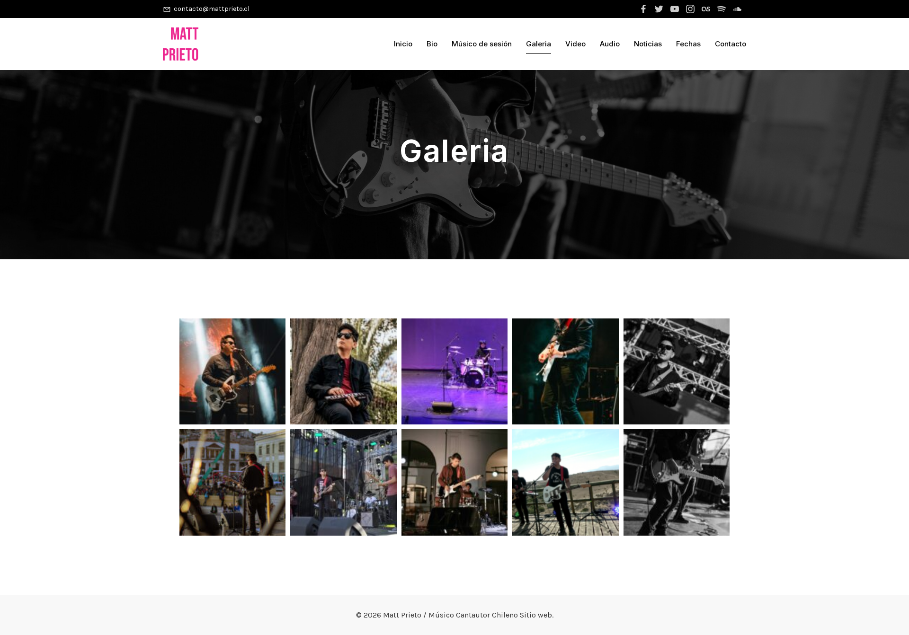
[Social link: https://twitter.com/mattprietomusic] (660, 9)
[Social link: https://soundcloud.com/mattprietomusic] (738, 9)
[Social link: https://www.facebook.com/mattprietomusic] (644, 9)
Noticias (648, 43)
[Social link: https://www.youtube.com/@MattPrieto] (676, 9)
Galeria (538, 43)
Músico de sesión (482, 43)
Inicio (403, 43)
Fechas (688, 43)
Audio (610, 43)
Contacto (730, 43)
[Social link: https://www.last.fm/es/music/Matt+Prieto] (707, 9)
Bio (432, 43)
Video (575, 43)
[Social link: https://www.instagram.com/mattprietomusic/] (691, 9)
